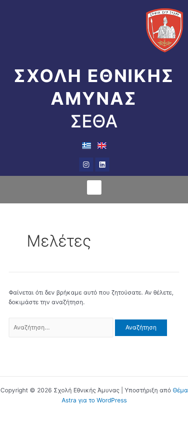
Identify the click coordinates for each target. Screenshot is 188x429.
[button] (94, 187)
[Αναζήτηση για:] (62, 327)
